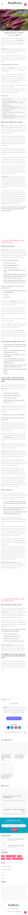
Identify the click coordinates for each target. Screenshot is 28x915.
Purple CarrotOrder (22, 708)
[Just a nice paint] (14, 897)
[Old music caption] (22, 888)
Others (16, 703)
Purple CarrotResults (16, 710)
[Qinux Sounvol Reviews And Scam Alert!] (4, 840)
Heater (19, 856)
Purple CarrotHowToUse (12, 708)
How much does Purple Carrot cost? (10, 106)
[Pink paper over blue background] (5, 888)
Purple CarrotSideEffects (15, 712)
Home (13, 703)
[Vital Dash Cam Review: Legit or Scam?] (4, 847)
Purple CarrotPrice (7, 710)
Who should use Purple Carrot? (10, 115)
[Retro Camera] (14, 888)
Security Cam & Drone (17, 858)
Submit (14, 829)
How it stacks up (6, 111)
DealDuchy (15, 3)
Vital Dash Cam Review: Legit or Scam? (16, 845)
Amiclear (9, 699)
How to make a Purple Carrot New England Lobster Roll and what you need (14, 109)
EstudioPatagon (18, 911)
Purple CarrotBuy (18, 707)
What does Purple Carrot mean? (10, 101)
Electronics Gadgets (10, 856)
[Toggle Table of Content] (23, 99)
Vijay (17, 908)
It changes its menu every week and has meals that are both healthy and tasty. (14, 117)
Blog (3, 856)
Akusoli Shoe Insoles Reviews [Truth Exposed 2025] (6, 757)
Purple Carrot (11, 707)
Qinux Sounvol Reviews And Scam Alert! (16, 839)
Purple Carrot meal (7, 105)
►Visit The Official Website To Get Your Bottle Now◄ (13, 103)
